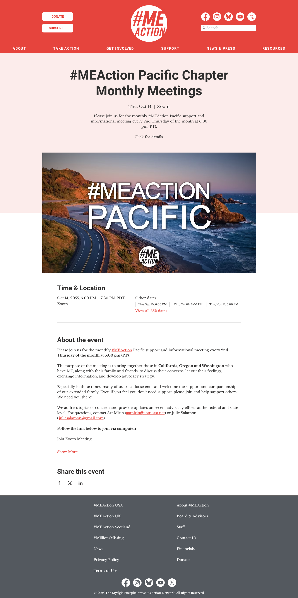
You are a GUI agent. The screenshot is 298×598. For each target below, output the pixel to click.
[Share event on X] (70, 483)
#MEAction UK (107, 516)
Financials (186, 549)
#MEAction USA (108, 505)
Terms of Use (105, 570)
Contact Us (186, 538)
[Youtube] (240, 16)
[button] (19, 48)
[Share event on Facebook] (59, 483)
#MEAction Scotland (112, 527)
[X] (251, 16)
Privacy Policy (106, 559)
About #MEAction (193, 505)
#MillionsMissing (109, 538)
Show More (67, 452)
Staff (181, 527)
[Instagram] (217, 16)
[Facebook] (205, 16)
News (98, 549)
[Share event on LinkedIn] (81, 483)
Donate (183, 559)
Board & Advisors (192, 516)
